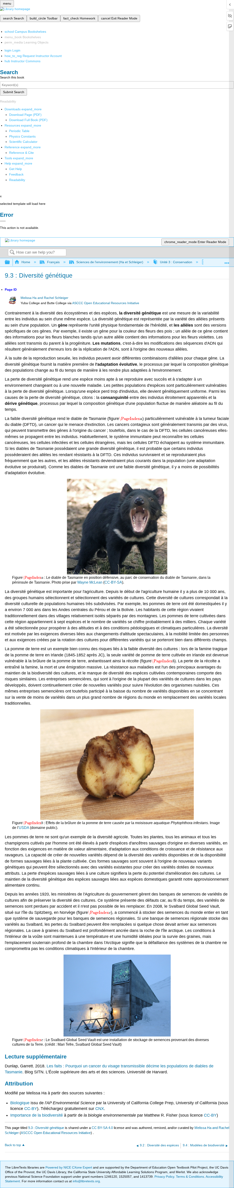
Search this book (12, 77)
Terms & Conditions (190, 1176)
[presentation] (130, 418)
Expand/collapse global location (226, 261)
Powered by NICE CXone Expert (69, 1167)
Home (26, 262)
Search (12, 252)
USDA (24, 828)
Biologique (19, 1103)
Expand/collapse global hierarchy (10, 262)
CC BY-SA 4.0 (102, 1128)
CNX (99, 1108)
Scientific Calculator (23, 141)
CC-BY (30, 1108)
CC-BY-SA (113, 582)
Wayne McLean (89, 582)
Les (50, 1066)
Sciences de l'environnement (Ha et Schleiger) (109, 262)
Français (53, 262)
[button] (16, 174)
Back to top (13, 1145)
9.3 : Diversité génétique (46, 1128)
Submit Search (13, 92)
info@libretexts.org (86, 1181)
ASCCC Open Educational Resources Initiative (105, 303)
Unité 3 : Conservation (176, 262)
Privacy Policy (164, 1176)
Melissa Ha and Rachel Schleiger (44, 298)
